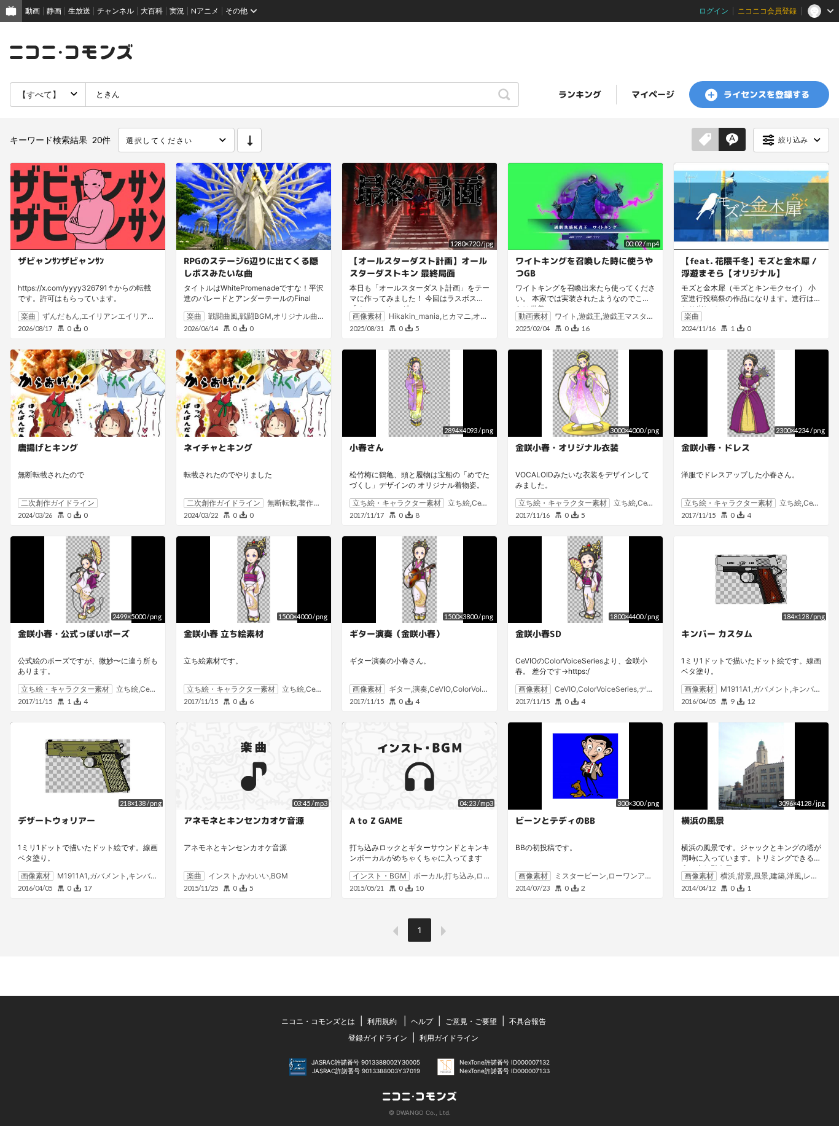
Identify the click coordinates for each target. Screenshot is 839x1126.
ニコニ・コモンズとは (318, 1021)
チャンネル (115, 10)
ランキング (579, 94)
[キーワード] (732, 140)
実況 (177, 10)
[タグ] (705, 140)
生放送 (79, 10)
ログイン (713, 10)
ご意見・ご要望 (471, 1021)
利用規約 (382, 1021)
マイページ (652, 94)
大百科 (152, 10)
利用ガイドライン (448, 1037)
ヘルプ (422, 1021)
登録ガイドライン (377, 1037)
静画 (54, 10)
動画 (32, 10)
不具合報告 (527, 1021)
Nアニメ (205, 10)
